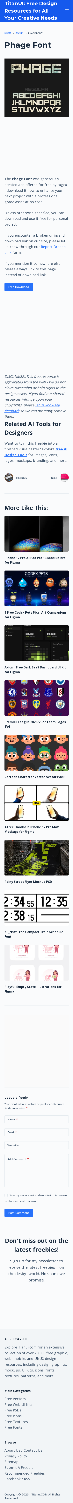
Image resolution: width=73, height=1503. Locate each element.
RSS (27, 1479)
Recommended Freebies (24, 1473)
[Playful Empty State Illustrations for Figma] (36, 963)
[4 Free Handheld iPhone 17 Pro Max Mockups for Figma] (36, 803)
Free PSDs (12, 1410)
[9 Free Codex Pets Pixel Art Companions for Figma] (36, 588)
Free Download (18, 287)
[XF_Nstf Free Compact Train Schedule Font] (36, 908)
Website (13, 1145)
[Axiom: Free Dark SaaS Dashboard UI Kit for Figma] (36, 643)
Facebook (12, 1479)
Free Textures (16, 1421)
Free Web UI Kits (18, 1404)
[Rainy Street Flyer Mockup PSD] (36, 858)
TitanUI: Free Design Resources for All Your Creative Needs (30, 11)
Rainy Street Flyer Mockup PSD (28, 882)
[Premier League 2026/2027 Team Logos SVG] (36, 698)
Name (12, 1119)
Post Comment (18, 1213)
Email (12, 1132)
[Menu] (67, 11)
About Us (12, 1450)
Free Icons (13, 1416)
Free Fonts (13, 1427)
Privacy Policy (15, 1456)
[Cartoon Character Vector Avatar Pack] (36, 753)
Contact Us (33, 1450)
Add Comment (18, 1159)
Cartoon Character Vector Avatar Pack (34, 777)
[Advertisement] (36, 146)
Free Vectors (15, 1398)
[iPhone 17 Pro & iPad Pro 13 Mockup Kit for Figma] (36, 534)
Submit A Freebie (18, 1467)
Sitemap (11, 1461)
